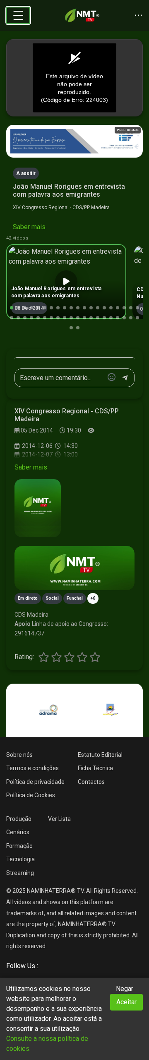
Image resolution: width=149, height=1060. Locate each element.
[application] (74, 78)
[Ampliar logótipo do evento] (37, 508)
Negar (124, 989)
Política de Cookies (30, 795)
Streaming (20, 873)
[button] (11, 307)
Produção (18, 818)
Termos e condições (32, 768)
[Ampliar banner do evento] (74, 568)
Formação (19, 846)
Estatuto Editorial (100, 754)
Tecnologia (20, 859)
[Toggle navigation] (18, 15)
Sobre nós (19, 754)
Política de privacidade (35, 781)
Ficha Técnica (95, 768)
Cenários (17, 832)
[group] (66, 281)
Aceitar (126, 1002)
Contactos (91, 781)
